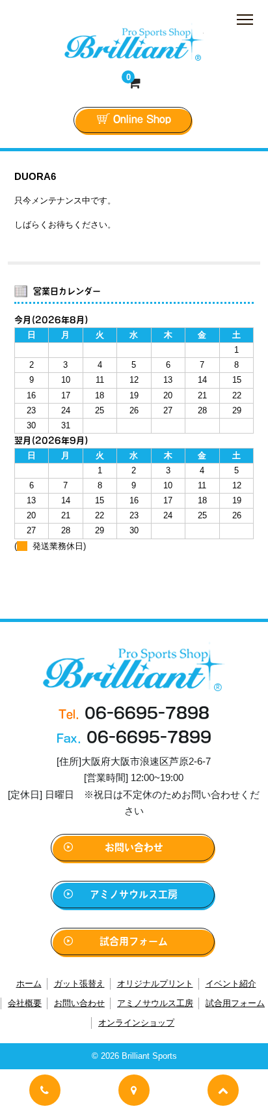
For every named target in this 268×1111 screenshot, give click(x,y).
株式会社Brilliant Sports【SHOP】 (134, 42)
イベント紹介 (231, 983)
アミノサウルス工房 (134, 894)
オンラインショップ (136, 1023)
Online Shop (142, 119)
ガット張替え (79, 983)
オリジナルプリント (155, 983)
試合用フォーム (134, 941)
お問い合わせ (134, 847)
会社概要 (25, 1003)
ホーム (29, 983)
